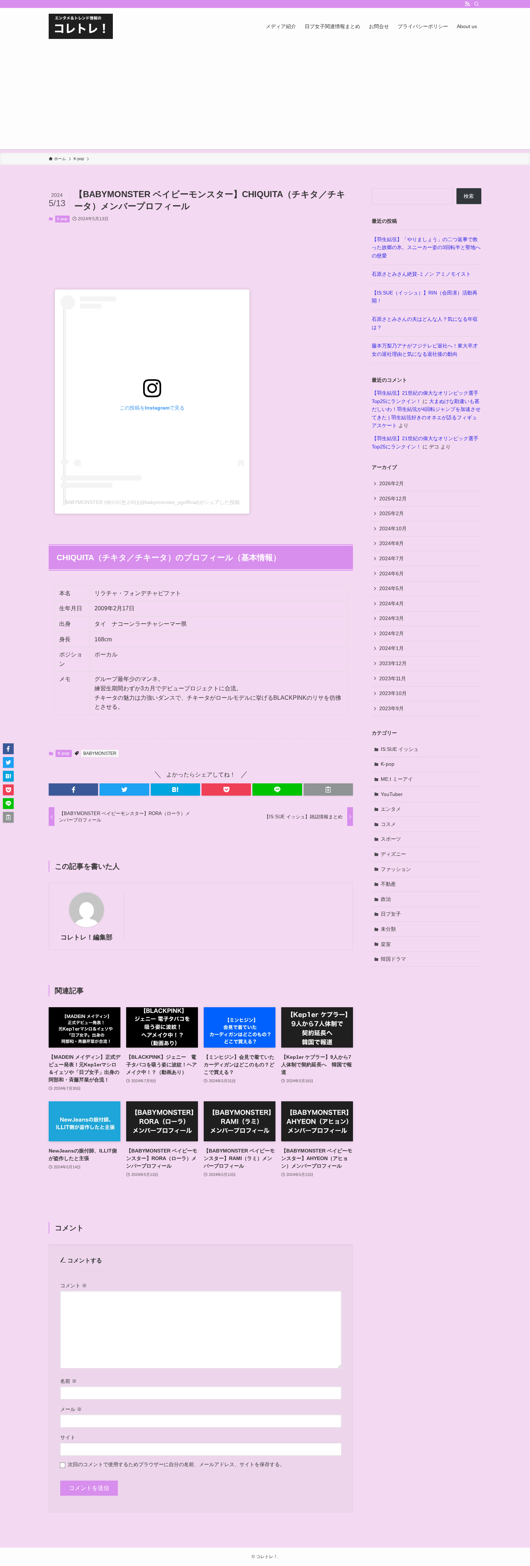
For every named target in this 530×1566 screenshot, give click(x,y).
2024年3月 (391, 618)
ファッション (396, 869)
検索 (469, 196)
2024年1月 (391, 648)
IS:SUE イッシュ (400, 749)
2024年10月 (393, 528)
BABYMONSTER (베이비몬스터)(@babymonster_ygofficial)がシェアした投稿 (152, 502)
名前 (68, 1381)
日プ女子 (391, 914)
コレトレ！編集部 (86, 937)
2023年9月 (391, 708)
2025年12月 (393, 498)
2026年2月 (391, 483)
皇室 (386, 944)
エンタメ (391, 809)
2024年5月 (391, 588)
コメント (73, 1285)
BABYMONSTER (99, 753)
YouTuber (392, 794)
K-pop (62, 219)
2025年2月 (391, 513)
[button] (73, 789)
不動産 (388, 884)
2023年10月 (393, 693)
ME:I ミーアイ (397, 779)
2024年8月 (391, 543)
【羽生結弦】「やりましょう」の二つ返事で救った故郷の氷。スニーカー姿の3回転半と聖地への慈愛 (426, 247)
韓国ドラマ (393, 959)
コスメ (388, 824)
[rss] (467, 4)
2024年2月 (391, 633)
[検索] (476, 4)
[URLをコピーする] (328, 789)
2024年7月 (391, 558)
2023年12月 (393, 663)
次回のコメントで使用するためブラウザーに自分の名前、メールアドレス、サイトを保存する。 (176, 1464)
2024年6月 (391, 573)
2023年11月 (392, 678)
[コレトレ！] (81, 26)
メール (71, 1409)
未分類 (388, 929)
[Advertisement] (265, 98)
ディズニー (393, 854)
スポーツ (391, 839)
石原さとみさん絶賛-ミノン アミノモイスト (421, 274)
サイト (67, 1437)
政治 (386, 899)
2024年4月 (391, 603)
